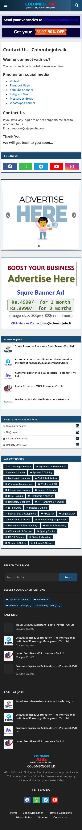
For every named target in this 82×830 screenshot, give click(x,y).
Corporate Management (20, 484)
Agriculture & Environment (52, 466)
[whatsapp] (25, 166)
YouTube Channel (21, 90)
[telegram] (41, 166)
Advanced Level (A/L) (42, 438)
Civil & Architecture (47, 478)
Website (15, 81)
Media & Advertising (56, 525)
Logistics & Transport (19, 519)
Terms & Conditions (60, 812)
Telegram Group (20, 94)
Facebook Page (20, 85)
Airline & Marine (16, 472)
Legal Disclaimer (33, 812)
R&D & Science (16, 537)
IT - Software (14, 508)
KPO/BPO (49, 513)
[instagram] (72, 166)
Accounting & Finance (19, 466)
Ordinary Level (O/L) (42, 445)
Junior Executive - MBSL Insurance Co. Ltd (39, 386)
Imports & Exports (38, 508)
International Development (22, 513)
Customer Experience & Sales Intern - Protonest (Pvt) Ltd (45, 374)
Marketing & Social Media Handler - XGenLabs (42, 399)
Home (14, 812)
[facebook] (10, 166)
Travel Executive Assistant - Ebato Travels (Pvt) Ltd (44, 346)
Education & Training (19, 490)
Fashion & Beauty (47, 490)
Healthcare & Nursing (42, 496)
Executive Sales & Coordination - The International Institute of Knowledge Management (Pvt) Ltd (44, 361)
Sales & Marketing (41, 537)
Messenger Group (21, 98)
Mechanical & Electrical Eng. (23, 525)
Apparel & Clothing (42, 472)
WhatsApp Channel (22, 103)
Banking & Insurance (19, 478)
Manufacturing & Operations (52, 519)
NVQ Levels (42, 432)
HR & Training (15, 496)
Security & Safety (17, 543)
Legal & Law (68, 513)
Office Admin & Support (20, 531)
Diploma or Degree (42, 426)
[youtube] (56, 166)
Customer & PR (49, 484)
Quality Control (47, 531)
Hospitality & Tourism (19, 502)
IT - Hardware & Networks (51, 502)
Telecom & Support (43, 543)
